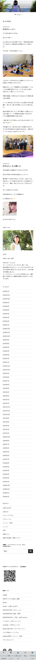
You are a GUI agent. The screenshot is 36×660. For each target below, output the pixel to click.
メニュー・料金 (7, 523)
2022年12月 (6, 366)
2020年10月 (6, 437)
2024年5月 (6, 310)
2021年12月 (6, 407)
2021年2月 (6, 433)
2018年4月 (6, 496)
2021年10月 (6, 414)
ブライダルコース (8, 640)
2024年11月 (6, 295)
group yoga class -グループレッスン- (14, 628)
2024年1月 (6, 325)
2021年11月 (6, 410)
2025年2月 (6, 291)
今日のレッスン (9, 29)
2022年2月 (6, 399)
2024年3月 (6, 317)
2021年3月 (6, 429)
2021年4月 (6, 425)
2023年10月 (6, 336)
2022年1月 (6, 403)
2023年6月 (6, 343)
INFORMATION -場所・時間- (12, 613)
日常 (4, 530)
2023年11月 (6, 332)
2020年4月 (6, 452)
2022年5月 (6, 388)
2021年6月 (6, 418)
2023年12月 (6, 328)
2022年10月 (6, 370)
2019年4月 (6, 470)
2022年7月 (6, 381)
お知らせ (5, 511)
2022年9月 (6, 373)
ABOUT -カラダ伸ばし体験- (11, 599)
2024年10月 (6, 299)
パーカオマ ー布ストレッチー (12, 621)
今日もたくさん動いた (12, 166)
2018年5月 (6, 493)
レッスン (5, 526)
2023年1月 (6, 362)
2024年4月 (6, 313)
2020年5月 (6, 448)
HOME (5, 595)
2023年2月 (6, 358)
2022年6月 (6, 384)
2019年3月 (6, 474)
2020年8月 (6, 440)
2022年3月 (6, 396)
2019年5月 (6, 467)
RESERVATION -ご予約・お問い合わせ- (15, 617)
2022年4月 (6, 392)
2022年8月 (6, 377)
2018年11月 (6, 489)
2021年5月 (6, 422)
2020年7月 (6, 444)
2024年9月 (6, 302)
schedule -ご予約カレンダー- (12, 625)
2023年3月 (6, 355)
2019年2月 (6, 478)
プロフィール (7, 519)
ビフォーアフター (8, 515)
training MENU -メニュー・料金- (13, 636)
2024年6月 (6, 306)
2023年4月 (6, 351)
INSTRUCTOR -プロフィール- (12, 610)
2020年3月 (6, 455)
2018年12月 (6, 485)
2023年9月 (6, 340)
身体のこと (6, 534)
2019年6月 (6, 463)
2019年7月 (6, 459)
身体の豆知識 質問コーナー (12, 538)
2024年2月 (6, 321)
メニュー (19, 14)
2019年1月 (6, 481)
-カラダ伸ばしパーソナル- (11, 632)
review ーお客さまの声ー (10, 606)
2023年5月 (6, 347)
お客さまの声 (7, 508)
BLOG (5, 602)
